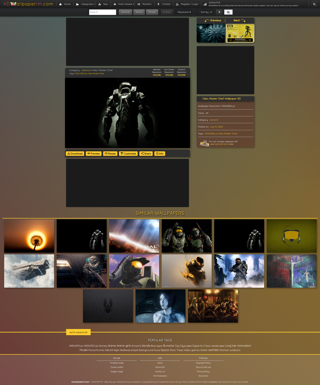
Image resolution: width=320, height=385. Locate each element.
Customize (129, 153)
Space (165, 350)
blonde (146, 345)
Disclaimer (203, 375)
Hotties (166, 12)
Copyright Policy (203, 363)
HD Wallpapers (160, 375)
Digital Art (198, 345)
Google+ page (117, 371)
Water (204, 350)
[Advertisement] (127, 41)
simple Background (142, 350)
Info (161, 153)
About (160, 363)
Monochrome (96, 350)
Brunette (168, 345)
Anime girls (124, 345)
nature (109, 350)
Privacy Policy (203, 371)
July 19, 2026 (216, 126)
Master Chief (98, 73)
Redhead (125, 350)
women (213, 350)
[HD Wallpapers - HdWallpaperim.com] (28, 4)
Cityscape (186, 345)
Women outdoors (230, 350)
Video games (192, 350)
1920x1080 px (81, 73)
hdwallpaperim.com (80, 381)
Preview (95, 153)
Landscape (217, 345)
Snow (157, 350)
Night (116, 350)
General (125, 12)
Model (84, 350)
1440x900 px (76, 345)
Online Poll (160, 367)
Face (207, 345)
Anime (139, 12)
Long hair (230, 345)
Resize (111, 153)
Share (147, 153)
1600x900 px (91, 345)
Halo (90, 73)
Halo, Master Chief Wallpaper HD (222, 98)
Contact (213, 381)
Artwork (136, 345)
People (152, 12)
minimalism (244, 345)
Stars (173, 350)
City (177, 345)
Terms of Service (203, 367)
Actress (103, 345)
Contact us (160, 371)
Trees (179, 350)
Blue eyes (156, 345)
